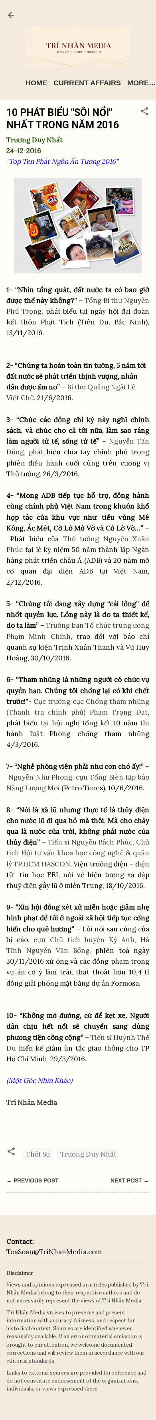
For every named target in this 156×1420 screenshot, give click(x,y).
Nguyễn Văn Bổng (57, 950)
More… (141, 83)
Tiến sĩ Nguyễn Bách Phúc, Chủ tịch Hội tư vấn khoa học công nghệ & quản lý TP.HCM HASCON (77, 853)
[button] (144, 112)
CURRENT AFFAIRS (87, 83)
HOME (36, 83)
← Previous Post (32, 1180)
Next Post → (130, 1180)
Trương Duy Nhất (88, 1154)
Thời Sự (38, 1154)
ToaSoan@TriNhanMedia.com (54, 1251)
